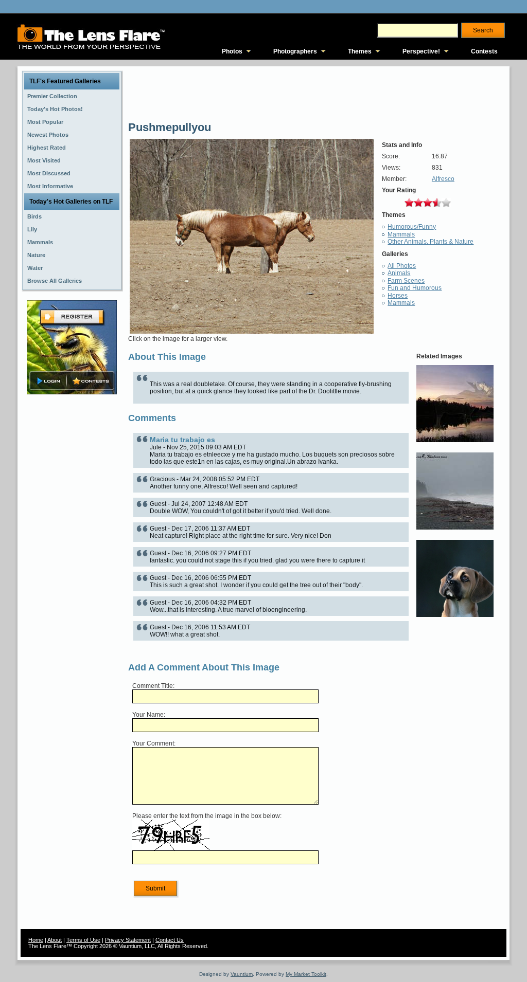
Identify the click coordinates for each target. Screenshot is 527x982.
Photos (232, 51)
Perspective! (421, 51)
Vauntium (242, 974)
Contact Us (169, 940)
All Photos (402, 265)
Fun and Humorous (415, 288)
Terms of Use (83, 940)
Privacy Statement (128, 940)
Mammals (401, 234)
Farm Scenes (406, 280)
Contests (484, 51)
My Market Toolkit (306, 974)
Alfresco (443, 179)
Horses (398, 295)
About (54, 940)
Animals (399, 273)
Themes (360, 51)
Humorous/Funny (412, 226)
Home (35, 940)
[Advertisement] (72, 559)
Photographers (295, 51)
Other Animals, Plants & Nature (430, 241)
